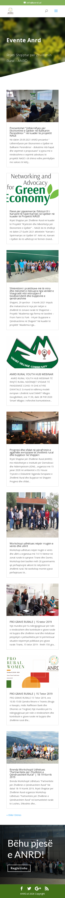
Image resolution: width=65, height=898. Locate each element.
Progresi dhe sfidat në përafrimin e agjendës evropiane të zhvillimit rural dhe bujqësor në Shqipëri (31, 452)
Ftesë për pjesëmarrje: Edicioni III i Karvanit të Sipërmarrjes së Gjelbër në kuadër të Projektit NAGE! (32, 214)
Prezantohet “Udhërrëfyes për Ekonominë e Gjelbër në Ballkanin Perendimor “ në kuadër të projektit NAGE (31, 131)
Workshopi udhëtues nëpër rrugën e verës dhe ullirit (31, 545)
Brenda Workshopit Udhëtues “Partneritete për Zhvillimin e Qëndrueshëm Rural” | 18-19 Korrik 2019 (31, 773)
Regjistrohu (19, 868)
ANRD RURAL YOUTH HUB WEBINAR (31, 374)
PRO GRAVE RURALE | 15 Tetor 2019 (31, 693)
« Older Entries (13, 815)
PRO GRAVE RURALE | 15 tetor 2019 (31, 622)
